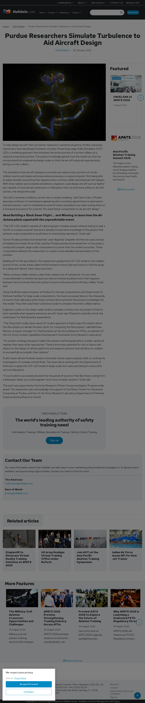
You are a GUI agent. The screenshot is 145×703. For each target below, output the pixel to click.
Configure (29, 692)
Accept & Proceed (29, 684)
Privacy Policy (20, 678)
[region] (28, 684)
